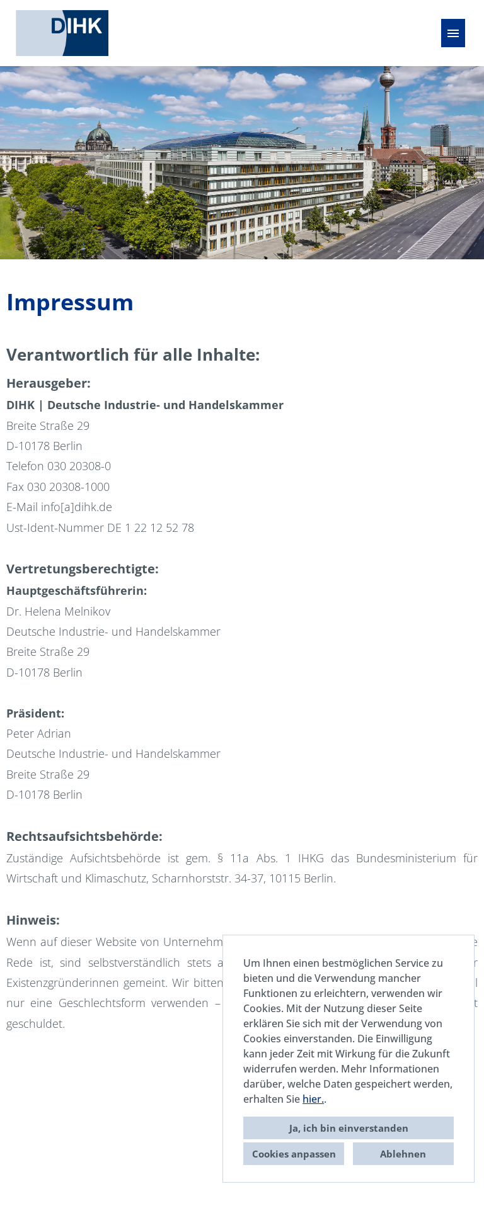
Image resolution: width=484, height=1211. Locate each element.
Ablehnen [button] (403, 1153)
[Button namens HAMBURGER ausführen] (453, 33)
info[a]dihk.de (76, 506)
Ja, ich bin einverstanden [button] (348, 1128)
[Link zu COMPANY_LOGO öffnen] (62, 33)
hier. (313, 1099)
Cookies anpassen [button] (294, 1153)
